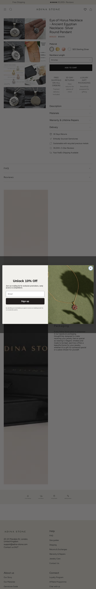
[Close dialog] (91, 268)
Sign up (25, 301)
